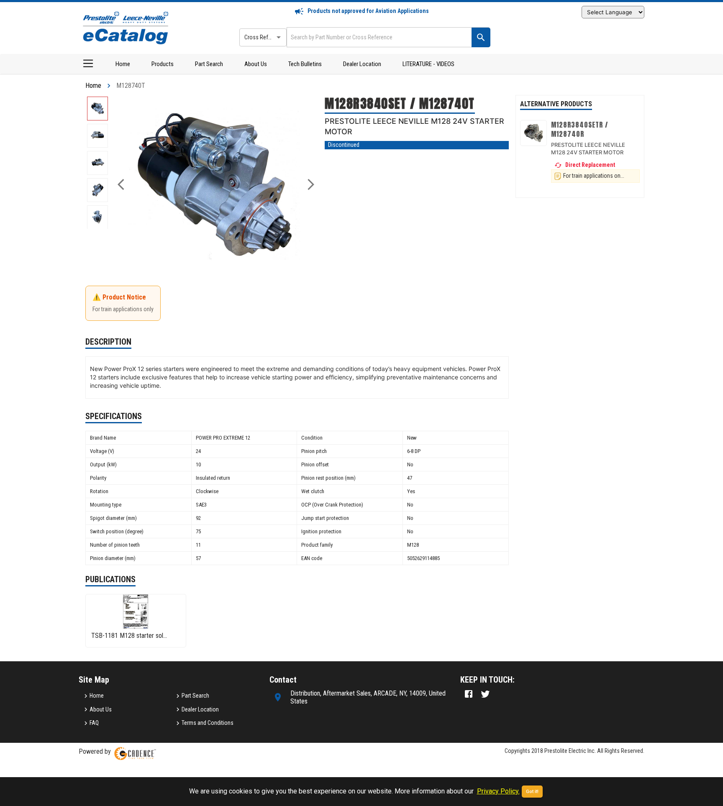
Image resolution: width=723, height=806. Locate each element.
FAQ (94, 722)
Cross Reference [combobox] (264, 37)
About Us (255, 64)
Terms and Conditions (207, 722)
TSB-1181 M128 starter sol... (129, 636)
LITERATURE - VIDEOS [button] (428, 64)
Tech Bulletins (305, 64)
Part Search (209, 64)
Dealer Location (362, 64)
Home (122, 64)
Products (162, 64)
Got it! (532, 791)
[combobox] (378, 37)
